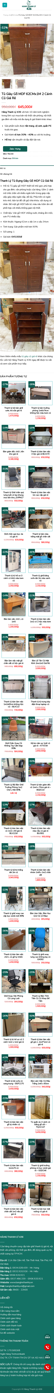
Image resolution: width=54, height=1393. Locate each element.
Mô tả (2, 168)
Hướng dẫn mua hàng (10, 1314)
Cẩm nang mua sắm (9, 1311)
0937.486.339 (18, 1278)
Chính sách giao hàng (10, 1318)
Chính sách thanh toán (11, 1325)
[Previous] (5, 50)
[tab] (27, 168)
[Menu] (4, 5)
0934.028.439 (20, 1267)
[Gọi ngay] (47, 1347)
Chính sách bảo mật (9, 1329)
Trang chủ (7, 15)
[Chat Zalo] (47, 1337)
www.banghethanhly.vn (21, 1282)
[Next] (49, 50)
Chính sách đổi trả (8, 1321)
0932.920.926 (20, 1271)
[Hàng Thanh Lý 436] (29, 5)
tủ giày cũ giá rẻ (29, 356)
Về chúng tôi (6, 174)
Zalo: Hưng (15, 148)
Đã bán (15, 15)
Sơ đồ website (7, 1332)
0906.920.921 (17, 1275)
